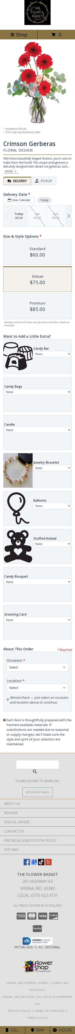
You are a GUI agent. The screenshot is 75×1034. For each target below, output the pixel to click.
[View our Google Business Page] (34, 864)
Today (44, 200)
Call (13, 1030)
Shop (21, 34)
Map (39, 1030)
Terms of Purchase (49, 1011)
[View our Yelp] (48, 864)
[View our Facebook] (27, 864)
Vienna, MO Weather (18, 997)
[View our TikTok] (41, 864)
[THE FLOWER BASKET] (37, 24)
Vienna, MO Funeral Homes (27, 983)
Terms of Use (37, 1018)
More (9, 171)
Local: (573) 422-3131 (37, 895)
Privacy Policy (19, 1011)
